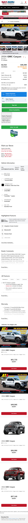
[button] (2, 21)
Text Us (9, 7)
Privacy (17, 518)
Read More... (4, 267)
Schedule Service (15, 7)
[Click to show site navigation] (26, 8)
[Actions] (25, 57)
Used (5, 7)
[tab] (5, 279)
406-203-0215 (8, 153)
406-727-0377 (9, 155)
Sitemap (13, 518)
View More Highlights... (7, 242)
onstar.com (8, 286)
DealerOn (10, 518)
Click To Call (14, 127)
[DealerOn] (5, 517)
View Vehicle (14, 368)
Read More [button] (5, 13)
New (2, 7)
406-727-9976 (8, 156)
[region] (14, 81)
